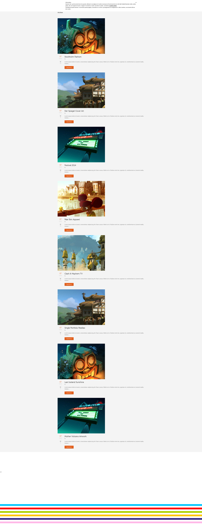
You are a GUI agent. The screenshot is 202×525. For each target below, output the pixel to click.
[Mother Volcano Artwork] (81, 415)
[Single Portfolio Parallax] (81, 307)
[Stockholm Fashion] (81, 36)
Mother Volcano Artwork (75, 436)
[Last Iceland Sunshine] (81, 361)
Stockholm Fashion (73, 57)
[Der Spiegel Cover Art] (81, 90)
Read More (69, 67)
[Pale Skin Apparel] (81, 199)
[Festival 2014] (81, 144)
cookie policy (113, 5)
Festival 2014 (70, 165)
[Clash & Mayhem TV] (81, 253)
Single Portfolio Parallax (75, 328)
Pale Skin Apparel (72, 219)
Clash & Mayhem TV (74, 274)
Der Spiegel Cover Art (74, 111)
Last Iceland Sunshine (74, 382)
